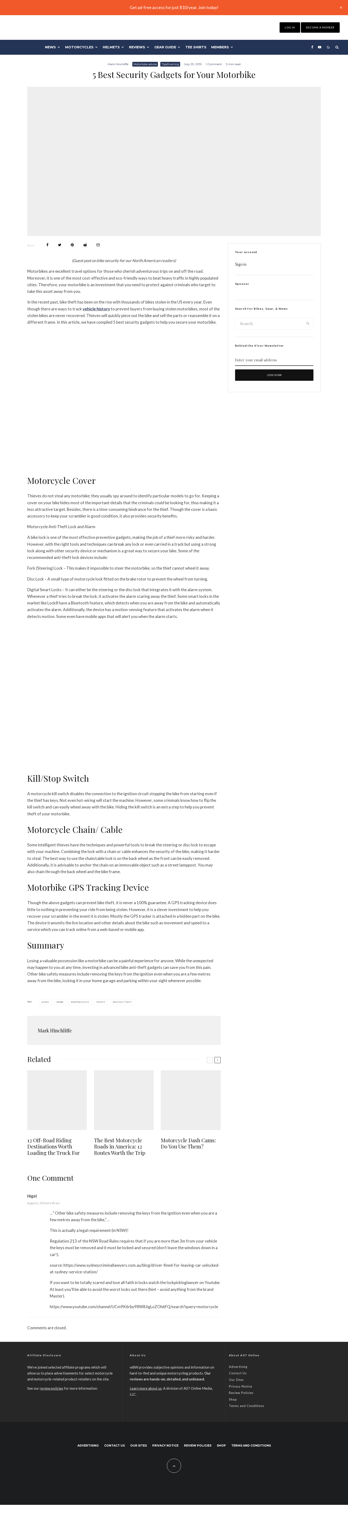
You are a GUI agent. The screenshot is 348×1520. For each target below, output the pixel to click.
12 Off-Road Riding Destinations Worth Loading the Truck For (53, 1146)
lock (46, 1002)
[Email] (98, 245)
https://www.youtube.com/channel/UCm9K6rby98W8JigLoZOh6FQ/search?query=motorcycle (134, 1306)
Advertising (238, 1367)
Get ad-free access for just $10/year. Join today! (174, 7)
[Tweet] (59, 245)
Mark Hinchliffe (118, 64)
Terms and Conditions (246, 1406)
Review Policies (241, 1393)
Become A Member (320, 27)
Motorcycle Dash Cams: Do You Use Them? (188, 1143)
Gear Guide (165, 47)
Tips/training (170, 64)
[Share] (47, 245)
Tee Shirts (195, 47)
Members (220, 47)
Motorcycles (79, 47)
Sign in (240, 264)
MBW (60, 1002)
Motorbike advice (145, 64)
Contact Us (238, 1373)
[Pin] (72, 245)
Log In (290, 27)
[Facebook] (312, 47)
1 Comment (214, 64)
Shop (233, 1399)
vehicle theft (123, 1002)
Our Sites (236, 1380)
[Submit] (85, 245)
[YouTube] (320, 47)
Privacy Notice (240, 1386)
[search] (308, 323)
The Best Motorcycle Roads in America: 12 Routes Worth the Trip (119, 1146)
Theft (101, 1002)
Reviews (137, 47)
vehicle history (96, 308)
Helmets (111, 47)
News (50, 47)
